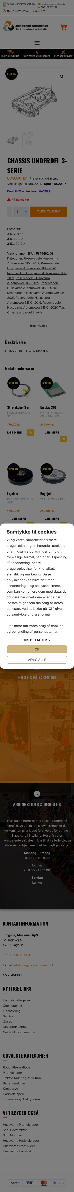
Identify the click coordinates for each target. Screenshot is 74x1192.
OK (37, 649)
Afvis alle (37, 660)
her (55, 631)
